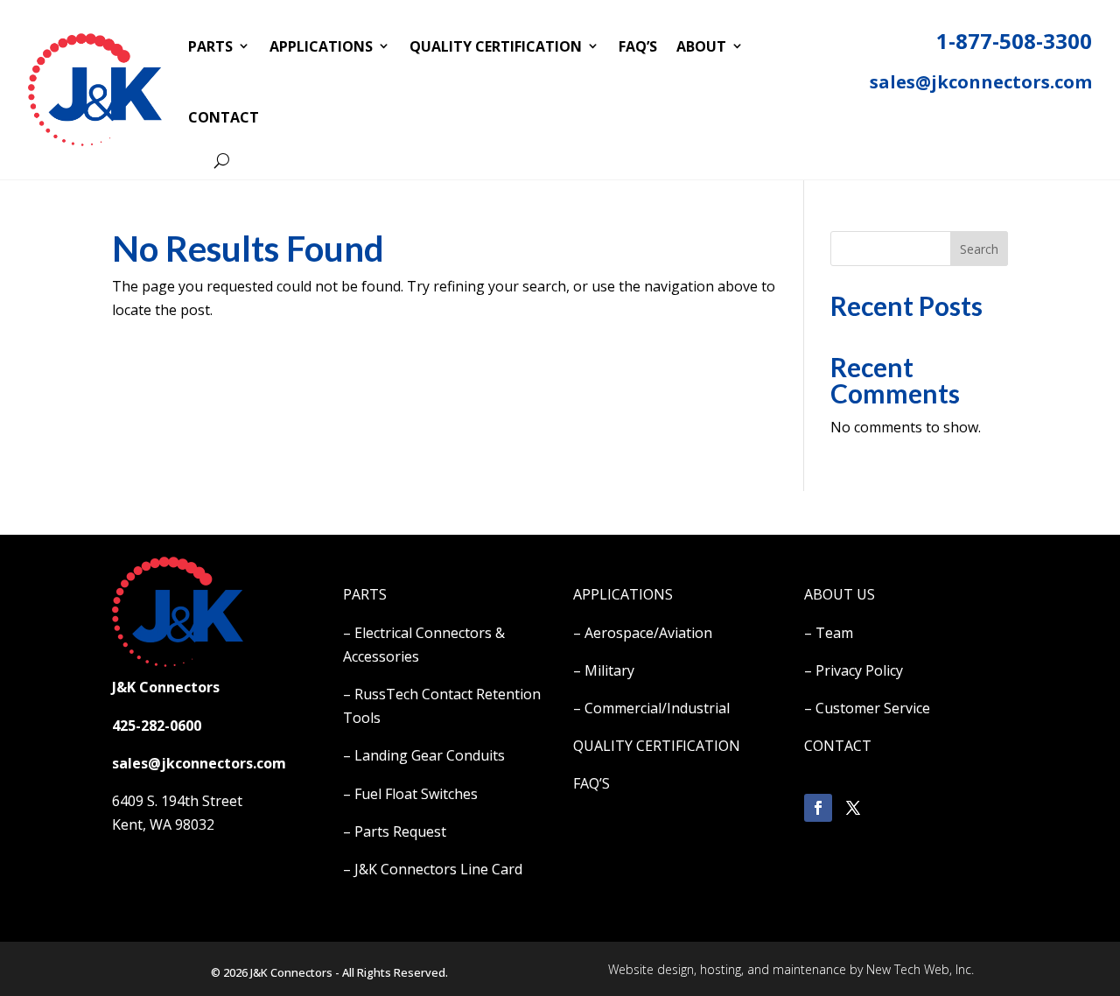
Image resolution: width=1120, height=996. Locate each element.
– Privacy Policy (853, 670)
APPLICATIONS (623, 594)
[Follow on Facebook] (818, 808)
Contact (223, 117)
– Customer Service (867, 708)
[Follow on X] (853, 808)
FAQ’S (591, 783)
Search (979, 249)
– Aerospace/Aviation (642, 632)
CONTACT (838, 745)
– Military (603, 670)
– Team (828, 632)
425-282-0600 (156, 725)
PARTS (365, 594)
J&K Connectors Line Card (438, 869)
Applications (321, 46)
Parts (210, 46)
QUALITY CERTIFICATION (656, 745)
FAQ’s (638, 46)
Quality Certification (496, 46)
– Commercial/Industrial (651, 708)
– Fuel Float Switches (410, 793)
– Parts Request (394, 831)
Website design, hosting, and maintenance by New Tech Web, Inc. (791, 969)
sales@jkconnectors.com (981, 82)
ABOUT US (839, 594)
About (701, 46)
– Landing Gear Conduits (424, 755)
